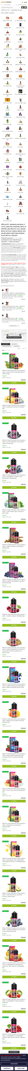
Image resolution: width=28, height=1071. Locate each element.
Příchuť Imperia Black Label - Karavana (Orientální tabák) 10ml (13, 307)
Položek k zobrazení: (14, 337)
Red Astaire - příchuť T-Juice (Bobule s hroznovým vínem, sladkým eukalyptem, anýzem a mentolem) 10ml (13, 294)
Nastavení (14, 1063)
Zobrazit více (13, 325)
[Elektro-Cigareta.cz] (7, 2)
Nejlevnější (5, 344)
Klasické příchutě (6, 243)
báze (17, 267)
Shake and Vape (12, 254)
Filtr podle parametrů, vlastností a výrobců (13, 340)
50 (23, 348)
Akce (5, 333)
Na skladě (6, 331)
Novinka (11, 333)
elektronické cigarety (9, 273)
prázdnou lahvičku (17, 247)
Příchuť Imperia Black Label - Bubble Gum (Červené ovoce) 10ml (12, 319)
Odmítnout (7, 1068)
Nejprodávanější (7, 346)
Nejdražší (14, 344)
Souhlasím (20, 1068)
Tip (15, 333)
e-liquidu (11, 268)
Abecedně (16, 346)
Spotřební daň (22, 333)
